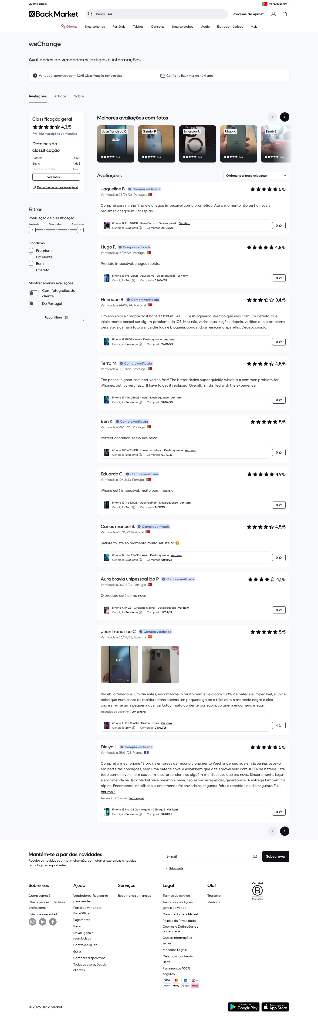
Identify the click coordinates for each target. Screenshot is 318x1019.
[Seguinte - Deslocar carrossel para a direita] (284, 117)
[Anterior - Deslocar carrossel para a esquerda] (272, 117)
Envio (77, 926)
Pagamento (81, 920)
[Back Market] (53, 14)
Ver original (139, 711)
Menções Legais (175, 950)
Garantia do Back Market (180, 914)
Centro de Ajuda (85, 945)
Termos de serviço (176, 895)
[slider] (32, 230)
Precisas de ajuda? (248, 14)
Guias (77, 951)
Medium (213, 902)
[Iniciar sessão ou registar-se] (273, 14)
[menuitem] (95, 26)
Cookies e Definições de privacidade (180, 928)
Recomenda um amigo (135, 895)
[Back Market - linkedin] (42, 922)
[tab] (38, 96)
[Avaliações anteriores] (272, 831)
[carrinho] (284, 14)
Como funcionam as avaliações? (57, 187)
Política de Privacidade (179, 921)
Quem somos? (39, 895)
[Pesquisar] (90, 14)
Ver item (184, 223)
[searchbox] (160, 14)
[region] (193, 145)
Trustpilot (214, 895)
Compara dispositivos (89, 958)
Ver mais (108, 791)
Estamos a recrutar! (43, 914)
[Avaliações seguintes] (284, 831)
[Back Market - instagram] (32, 922)
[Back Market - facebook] (53, 922)
